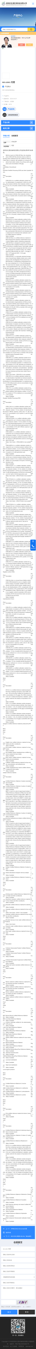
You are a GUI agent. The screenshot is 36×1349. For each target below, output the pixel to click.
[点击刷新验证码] (22, 1302)
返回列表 (8, 1232)
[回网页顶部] (33, 542)
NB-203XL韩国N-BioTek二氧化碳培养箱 (22, 1236)
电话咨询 (33, 548)
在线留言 (14, 136)
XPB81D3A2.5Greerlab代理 (19, 1229)
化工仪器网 (13, 1346)
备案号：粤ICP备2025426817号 (19, 1344)
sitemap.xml (29, 1346)
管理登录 (21, 1346)
